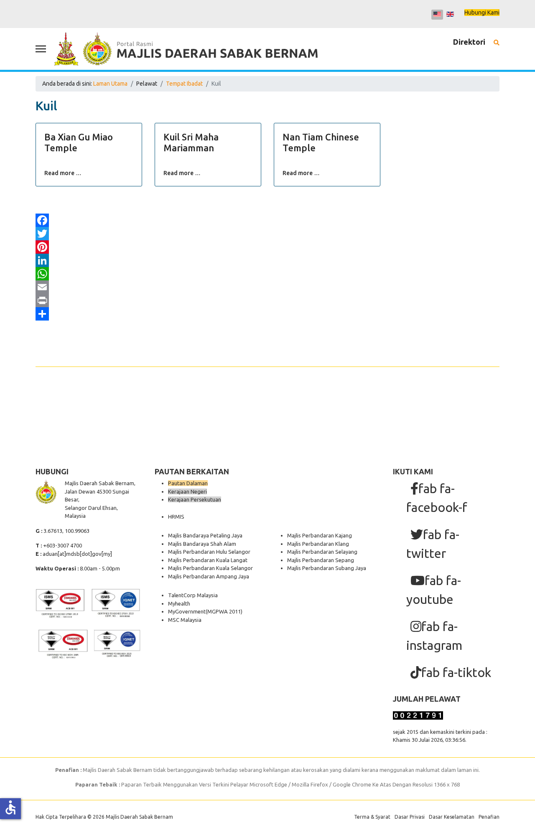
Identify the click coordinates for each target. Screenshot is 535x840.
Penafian (489, 817)
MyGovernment (187, 611)
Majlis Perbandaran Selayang (322, 552)
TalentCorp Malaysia (193, 595)
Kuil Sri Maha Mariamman (191, 142)
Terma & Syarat (372, 817)
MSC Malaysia (184, 620)
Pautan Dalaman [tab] (188, 483)
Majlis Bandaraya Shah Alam (202, 544)
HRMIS (176, 516)
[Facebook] (267, 220)
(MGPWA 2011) (224, 611)
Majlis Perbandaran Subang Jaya (326, 568)
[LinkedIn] (267, 260)
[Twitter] (267, 233)
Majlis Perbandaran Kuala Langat (207, 560)
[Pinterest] (267, 247)
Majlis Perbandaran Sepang (320, 560)
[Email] (267, 287)
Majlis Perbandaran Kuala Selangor (210, 568)
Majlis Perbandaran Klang (318, 544)
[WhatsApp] (267, 273)
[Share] (267, 314)
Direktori (469, 42)
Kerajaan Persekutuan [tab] (194, 499)
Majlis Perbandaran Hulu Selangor (209, 552)
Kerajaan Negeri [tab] (187, 491)
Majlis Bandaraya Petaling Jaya (205, 535)
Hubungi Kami (481, 12)
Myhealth (179, 603)
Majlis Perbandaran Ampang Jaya (208, 576)
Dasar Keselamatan (451, 817)
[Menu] (41, 49)
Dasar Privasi (410, 817)
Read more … (63, 173)
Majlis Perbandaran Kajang (319, 535)
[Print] (267, 300)
